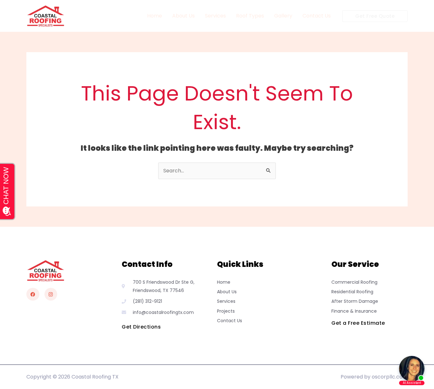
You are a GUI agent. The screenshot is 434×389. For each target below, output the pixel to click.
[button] (375, 16)
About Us (183, 15)
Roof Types (250, 15)
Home (154, 15)
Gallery (283, 15)
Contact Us (316, 15)
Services (215, 15)
